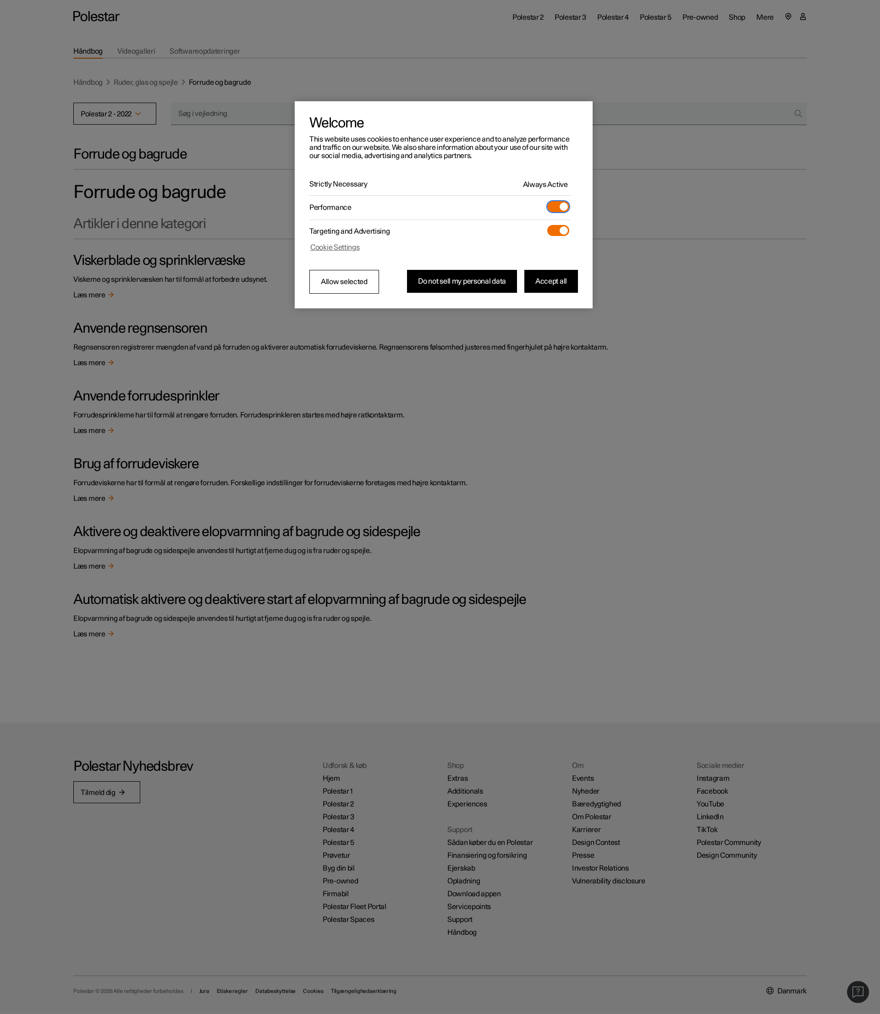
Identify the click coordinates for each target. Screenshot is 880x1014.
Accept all (551, 281)
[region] (444, 204)
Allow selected (344, 281)
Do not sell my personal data (462, 281)
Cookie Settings (335, 247)
